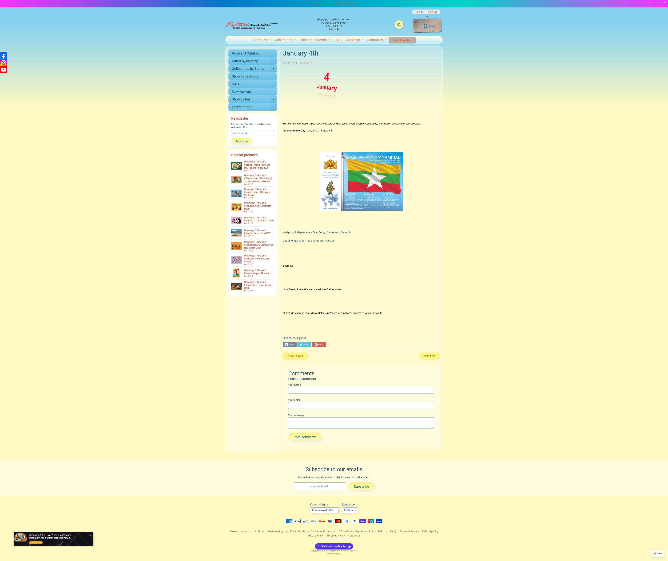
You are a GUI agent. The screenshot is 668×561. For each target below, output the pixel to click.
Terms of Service (409, 531)
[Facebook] (3, 55)
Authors (259, 531)
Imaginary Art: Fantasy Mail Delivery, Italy (51, 537)
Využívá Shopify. (334, 553)
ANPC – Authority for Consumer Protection (311, 531)
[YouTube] (3, 69)
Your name (294, 385)
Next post (429, 356)
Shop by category (245, 76)
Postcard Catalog (245, 53)
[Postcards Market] (251, 24)
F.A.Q (393, 531)
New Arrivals (242, 91)
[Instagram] (3, 62)
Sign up (432, 11)
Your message (296, 415)
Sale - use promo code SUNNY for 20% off (334, 3)
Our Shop (355, 40)
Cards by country (254, 62)
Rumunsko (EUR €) (323, 510)
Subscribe (241, 141)
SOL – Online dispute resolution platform (363, 531)
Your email (294, 400)
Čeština (348, 510)
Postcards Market (333, 551)
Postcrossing (275, 531)
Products (263, 40)
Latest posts (254, 108)
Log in (419, 11)
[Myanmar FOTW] (361, 208)
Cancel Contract (402, 40)
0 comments (307, 63)
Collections (285, 40)
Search (234, 531)
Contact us (377, 40)
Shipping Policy (336, 535)
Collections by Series (254, 69)
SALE (337, 40)
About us (246, 531)
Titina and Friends (315, 40)
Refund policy (430, 531)
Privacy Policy (315, 535)
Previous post (295, 356)
